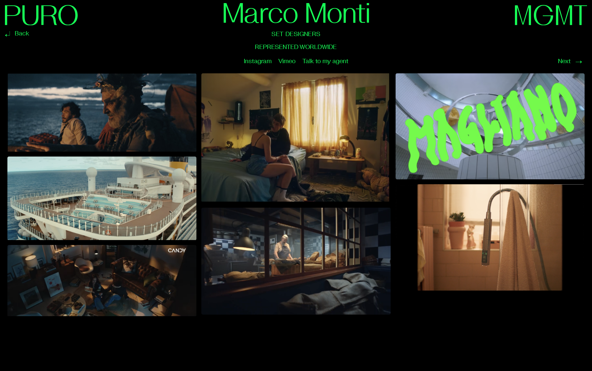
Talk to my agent (325, 61)
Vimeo (287, 61)
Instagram (258, 61)
